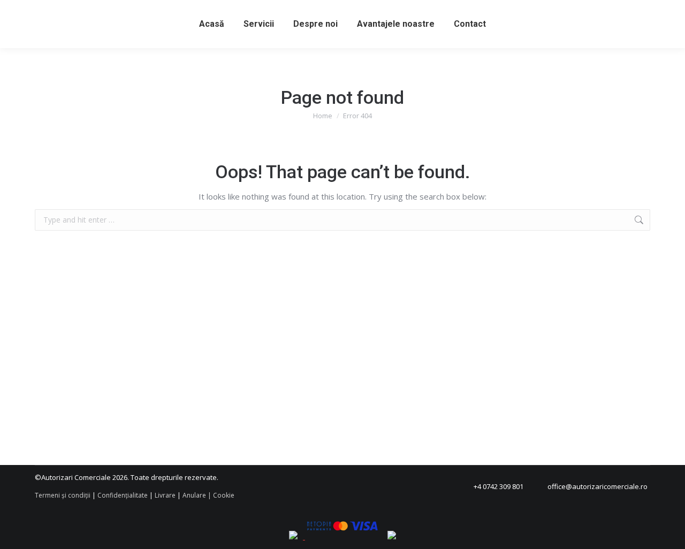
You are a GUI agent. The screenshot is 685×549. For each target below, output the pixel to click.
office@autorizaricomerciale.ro (597, 486)
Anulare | (196, 495)
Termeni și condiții (62, 495)
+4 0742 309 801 (498, 486)
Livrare (165, 495)
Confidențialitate (122, 495)
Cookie (223, 495)
